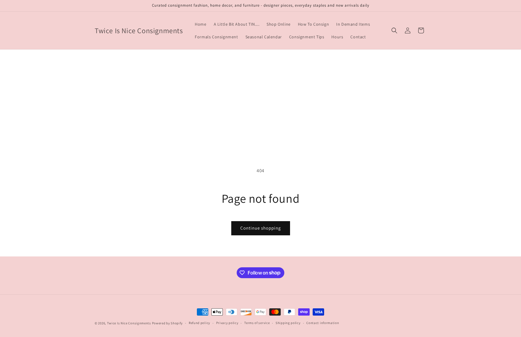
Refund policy (199, 323)
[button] (394, 30)
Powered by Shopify (167, 323)
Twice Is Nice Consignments (129, 323)
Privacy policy (227, 323)
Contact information (322, 323)
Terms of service (257, 323)
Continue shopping (260, 228)
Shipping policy (288, 323)
